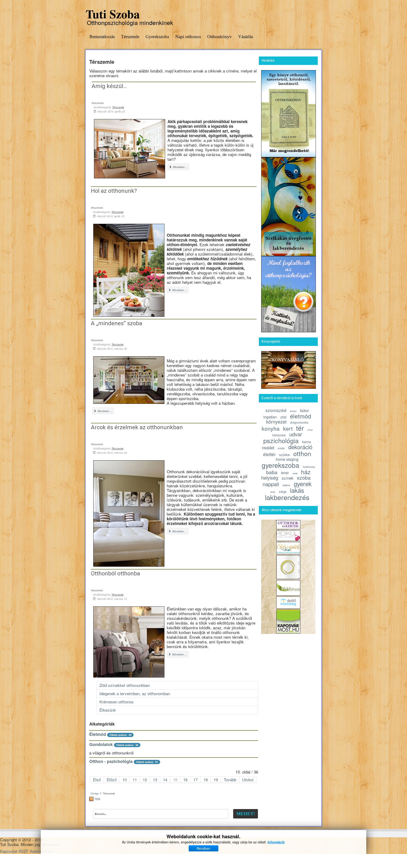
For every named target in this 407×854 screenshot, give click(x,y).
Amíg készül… (109, 86)
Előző (112, 779)
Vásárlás (245, 36)
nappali (271, 484)
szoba (304, 477)
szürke (284, 454)
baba (271, 472)
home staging (287, 459)
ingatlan (270, 417)
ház (306, 471)
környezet (276, 421)
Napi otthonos (188, 36)
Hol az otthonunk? (114, 191)
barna (306, 441)
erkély (281, 448)
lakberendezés (287, 497)
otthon (302, 453)
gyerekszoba (280, 465)
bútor (304, 410)
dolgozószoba (299, 422)
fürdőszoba (309, 467)
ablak (272, 491)
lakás (297, 490)
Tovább (230, 779)
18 (206, 779)
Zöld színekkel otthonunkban (124, 685)
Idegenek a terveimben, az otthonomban (134, 693)
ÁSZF (23, 851)
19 (216, 779)
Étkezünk (107, 710)
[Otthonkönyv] (288, 113)
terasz (293, 411)
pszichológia (281, 440)
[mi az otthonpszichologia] (288, 294)
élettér (269, 454)
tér (300, 428)
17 (195, 779)
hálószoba (279, 435)
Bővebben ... (179, 167)
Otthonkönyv (219, 36)
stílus (310, 429)
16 (185, 779)
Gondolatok (101, 744)
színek (287, 478)
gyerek (303, 483)
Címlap (94, 793)
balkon (286, 485)
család (268, 447)
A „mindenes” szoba (116, 323)
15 (175, 779)
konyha (271, 428)
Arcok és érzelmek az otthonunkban (137, 427)
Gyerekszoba (157, 36)
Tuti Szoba (113, 13)
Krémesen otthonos (116, 702)
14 (165, 779)
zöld (283, 417)
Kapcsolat (8, 851)
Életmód (97, 734)
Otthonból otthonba (115, 573)
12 (145, 779)
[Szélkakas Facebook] (288, 206)
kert (288, 428)
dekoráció (300, 447)
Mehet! (245, 813)
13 (155, 779)
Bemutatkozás (102, 36)
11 (135, 779)
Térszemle (130, 36)
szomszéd (275, 410)
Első (97, 779)
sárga (282, 491)
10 (124, 779)
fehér (285, 472)
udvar (295, 434)
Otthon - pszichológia (111, 761)
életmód (300, 416)
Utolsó (247, 779)
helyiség (269, 477)
